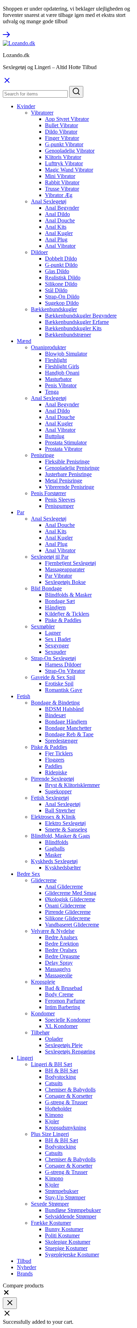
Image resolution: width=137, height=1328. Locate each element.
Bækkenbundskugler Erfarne (77, 322)
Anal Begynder (62, 208)
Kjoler (52, 1121)
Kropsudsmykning (65, 1128)
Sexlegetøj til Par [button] (49, 557)
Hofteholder (58, 1109)
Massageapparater (65, 569)
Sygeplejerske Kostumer (72, 1255)
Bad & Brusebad (63, 988)
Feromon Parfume (65, 1001)
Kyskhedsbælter (63, 868)
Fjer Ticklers (59, 753)
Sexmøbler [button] (43, 626)
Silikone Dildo (61, 284)
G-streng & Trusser (66, 1102)
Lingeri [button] (25, 1058)
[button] (6, 1294)
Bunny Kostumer (64, 1229)
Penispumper (59, 506)
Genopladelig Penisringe (72, 468)
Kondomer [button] (43, 1013)
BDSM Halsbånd (64, 709)
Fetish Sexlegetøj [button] (50, 798)
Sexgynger (57, 645)
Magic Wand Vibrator (69, 170)
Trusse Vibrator (62, 189)
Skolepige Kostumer (67, 1242)
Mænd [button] (24, 341)
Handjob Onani (62, 373)
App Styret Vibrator (67, 119)
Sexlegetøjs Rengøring (70, 1052)
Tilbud (24, 1261)
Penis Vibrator (61, 385)
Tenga (52, 392)
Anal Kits (55, 227)
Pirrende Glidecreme (68, 912)
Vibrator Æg (58, 195)
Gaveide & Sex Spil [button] (53, 677)
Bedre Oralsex (61, 950)
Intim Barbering (62, 1007)
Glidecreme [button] (44, 880)
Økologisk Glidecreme (70, 899)
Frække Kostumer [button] (51, 1223)
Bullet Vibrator (61, 125)
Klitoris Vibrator (63, 157)
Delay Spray (59, 963)
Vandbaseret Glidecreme (72, 925)
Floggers (54, 760)
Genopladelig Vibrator (69, 151)
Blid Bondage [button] (46, 588)
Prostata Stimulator (66, 442)
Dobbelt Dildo (61, 259)
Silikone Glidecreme (67, 918)
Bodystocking (60, 1077)
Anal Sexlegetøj (62, 804)
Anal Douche (60, 220)
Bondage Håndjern (66, 722)
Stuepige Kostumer (66, 1248)
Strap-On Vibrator (65, 671)
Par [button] (20, 512)
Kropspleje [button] (43, 982)
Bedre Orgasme (62, 956)
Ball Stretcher (60, 810)
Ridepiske (56, 772)
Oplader (54, 1039)
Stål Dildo (56, 290)
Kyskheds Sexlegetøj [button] (54, 861)
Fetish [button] (23, 696)
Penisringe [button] (42, 455)
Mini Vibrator (60, 176)
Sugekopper (58, 791)
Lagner (53, 633)
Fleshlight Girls (62, 366)
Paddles (53, 766)
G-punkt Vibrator (64, 144)
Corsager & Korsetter (68, 1096)
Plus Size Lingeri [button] (50, 1134)
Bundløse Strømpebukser (73, 1210)
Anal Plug (56, 239)
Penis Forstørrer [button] (48, 493)
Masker (53, 855)
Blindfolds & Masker (68, 595)
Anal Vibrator (60, 246)
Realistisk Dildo (62, 278)
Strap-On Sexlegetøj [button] (53, 658)
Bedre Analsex (61, 937)
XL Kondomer (61, 1026)
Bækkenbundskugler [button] (54, 309)
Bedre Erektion (62, 944)
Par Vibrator (58, 576)
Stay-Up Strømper (65, 1197)
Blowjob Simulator (66, 354)
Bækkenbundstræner (68, 335)
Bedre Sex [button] (28, 874)
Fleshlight (56, 360)
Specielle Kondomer (67, 1020)
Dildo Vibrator (61, 132)
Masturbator (58, 379)
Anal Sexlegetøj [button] (48, 201)
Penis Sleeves (60, 500)
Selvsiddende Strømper (70, 1216)
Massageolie (58, 975)
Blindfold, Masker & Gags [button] (60, 836)
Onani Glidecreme (65, 906)
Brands (25, 1274)
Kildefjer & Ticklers (67, 614)
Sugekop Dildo (62, 303)
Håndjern (55, 607)
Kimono (54, 1115)
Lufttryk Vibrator (64, 163)
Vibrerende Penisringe (69, 487)
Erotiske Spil (59, 684)
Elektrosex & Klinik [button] (53, 817)
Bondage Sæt (60, 601)
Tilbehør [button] (40, 1032)
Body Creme (59, 994)
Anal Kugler (59, 233)
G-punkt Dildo (61, 265)
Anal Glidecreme (64, 887)
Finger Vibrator (62, 138)
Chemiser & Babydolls (70, 1090)
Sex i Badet (58, 639)
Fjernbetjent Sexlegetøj (70, 563)
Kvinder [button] (26, 106)
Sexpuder (55, 652)
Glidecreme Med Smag (70, 893)
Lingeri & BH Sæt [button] (51, 1064)
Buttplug (54, 436)
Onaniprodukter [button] (48, 347)
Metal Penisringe (63, 481)
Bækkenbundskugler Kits (73, 328)
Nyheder (26, 1267)
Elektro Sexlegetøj (65, 823)
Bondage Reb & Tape (69, 734)
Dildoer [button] (39, 252)
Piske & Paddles (63, 620)
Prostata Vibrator (63, 449)
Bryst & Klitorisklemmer (72, 785)
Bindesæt (55, 715)
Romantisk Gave (63, 690)
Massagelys (58, 969)
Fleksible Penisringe (67, 462)
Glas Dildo (57, 271)
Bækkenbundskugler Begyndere (81, 316)
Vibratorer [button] (42, 113)
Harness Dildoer (63, 665)
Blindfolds (56, 842)
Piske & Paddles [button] (49, 747)
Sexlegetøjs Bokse (65, 582)
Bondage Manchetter (68, 728)
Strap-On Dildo (62, 297)
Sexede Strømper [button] (50, 1204)
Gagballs (55, 848)
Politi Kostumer (62, 1235)
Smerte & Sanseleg (66, 829)
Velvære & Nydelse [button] (52, 931)
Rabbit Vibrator (62, 182)
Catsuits (54, 1083)
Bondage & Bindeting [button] (55, 703)
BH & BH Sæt (61, 1071)
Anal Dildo (57, 214)
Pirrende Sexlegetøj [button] (52, 779)
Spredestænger (61, 741)
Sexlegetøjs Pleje (64, 1045)
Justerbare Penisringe (68, 474)
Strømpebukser (61, 1191)
